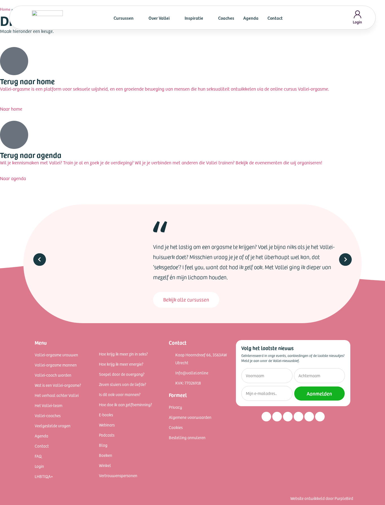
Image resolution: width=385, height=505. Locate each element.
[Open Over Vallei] (173, 17)
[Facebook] (277, 416)
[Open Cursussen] (137, 17)
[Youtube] (298, 416)
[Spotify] (309, 416)
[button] (39, 259)
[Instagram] (266, 416)
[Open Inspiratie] (207, 17)
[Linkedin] (288, 416)
